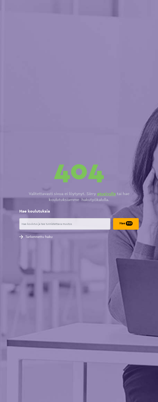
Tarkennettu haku (39, 236)
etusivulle (106, 193)
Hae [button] (125, 223)
